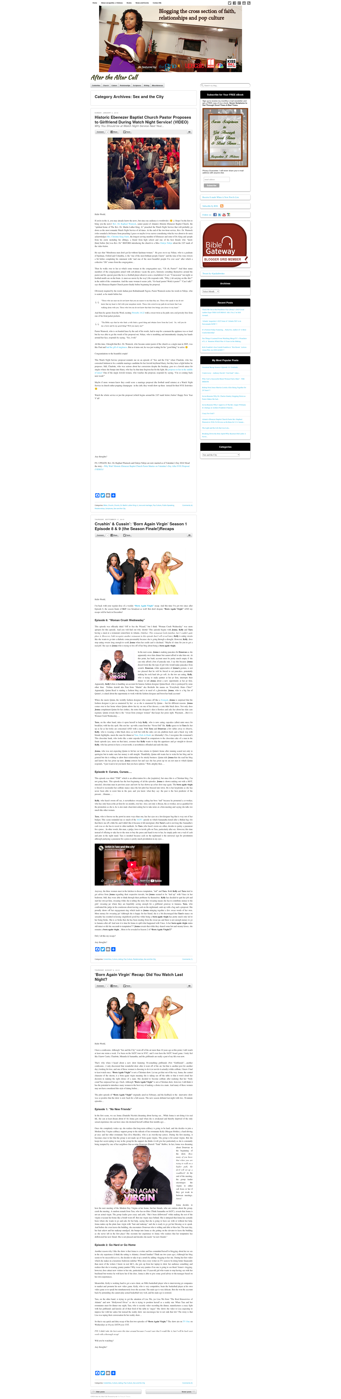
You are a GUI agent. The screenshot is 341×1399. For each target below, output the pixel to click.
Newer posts (188, 1392)
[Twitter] (219, 214)
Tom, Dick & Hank (143, 735)
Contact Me (157, 3)
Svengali (164, 699)
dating (120, 959)
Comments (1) (187, 959)
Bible (105, 505)
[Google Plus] (228, 214)
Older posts (98, 1392)
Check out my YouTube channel (244, 3)
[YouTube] (224, 214)
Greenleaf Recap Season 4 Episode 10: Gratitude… (221, 367)
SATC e (140, 819)
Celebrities (96, 85)
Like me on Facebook (234, 3)
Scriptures (137, 85)
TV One (186, 1321)
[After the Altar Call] (170, 39)
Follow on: (207, 214)
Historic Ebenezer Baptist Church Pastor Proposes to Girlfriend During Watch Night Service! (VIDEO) (143, 119)
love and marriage (145, 505)
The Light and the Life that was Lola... (216, 428)
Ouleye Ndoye (166, 243)
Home (95, 3)
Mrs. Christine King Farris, (118, 236)
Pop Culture (157, 505)
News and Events (142, 3)
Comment (100, 132)
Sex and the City (119, 508)
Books (129, 3)
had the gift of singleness (116, 347)
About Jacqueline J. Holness (112, 3)
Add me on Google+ (239, 3)
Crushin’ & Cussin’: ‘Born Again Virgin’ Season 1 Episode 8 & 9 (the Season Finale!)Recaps (141, 526)
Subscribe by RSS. (211, 206)
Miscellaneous (157, 85)
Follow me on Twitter (229, 3)
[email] (189, 131)
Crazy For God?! (208, 413)
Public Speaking (168, 505)
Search (202, 85)
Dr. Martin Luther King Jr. (129, 505)
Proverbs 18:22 (138, 312)
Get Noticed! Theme (124, 1396)
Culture (114, 85)
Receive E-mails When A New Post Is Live (220, 197)
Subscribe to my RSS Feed (248, 3)
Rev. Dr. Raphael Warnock (124, 223)
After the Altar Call (114, 77)
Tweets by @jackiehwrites (213, 273)
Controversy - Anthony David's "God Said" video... (221, 373)
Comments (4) (187, 505)
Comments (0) (187, 1383)
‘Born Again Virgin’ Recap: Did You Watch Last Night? (139, 976)
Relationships (125, 85)
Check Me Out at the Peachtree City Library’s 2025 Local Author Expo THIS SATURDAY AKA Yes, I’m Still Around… (223, 312)
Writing (146, 85)
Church (106, 85)
